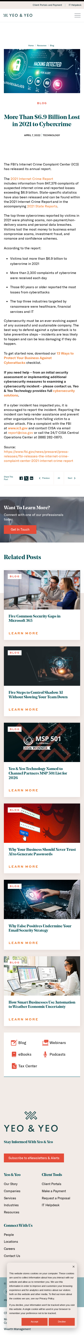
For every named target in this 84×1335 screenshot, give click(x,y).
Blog (52, 45)
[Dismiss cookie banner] (73, 1267)
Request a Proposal (56, 1198)
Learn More (24, 633)
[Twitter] (26, 478)
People (9, 1235)
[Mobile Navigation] (77, 15)
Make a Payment (54, 1191)
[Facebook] (21, 478)
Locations (11, 1242)
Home (31, 45)
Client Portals (51, 1184)
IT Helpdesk (75, 4)
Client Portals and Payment (47, 4)
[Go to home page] (42, 15)
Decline (62, 1321)
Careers (9, 1249)
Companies (12, 1191)
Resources (42, 45)
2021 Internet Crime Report (32, 179)
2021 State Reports (42, 206)
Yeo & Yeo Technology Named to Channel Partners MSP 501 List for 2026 (38, 773)
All (59, 478)
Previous (46, 478)
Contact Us (12, 1256)
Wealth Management (17, 1329)
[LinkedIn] (31, 478)
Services (10, 1198)
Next (70, 478)
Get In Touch (20, 529)
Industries (11, 1205)
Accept (34, 1321)
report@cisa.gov (20, 432)
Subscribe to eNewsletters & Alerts (33, 1158)
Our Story (10, 1184)
